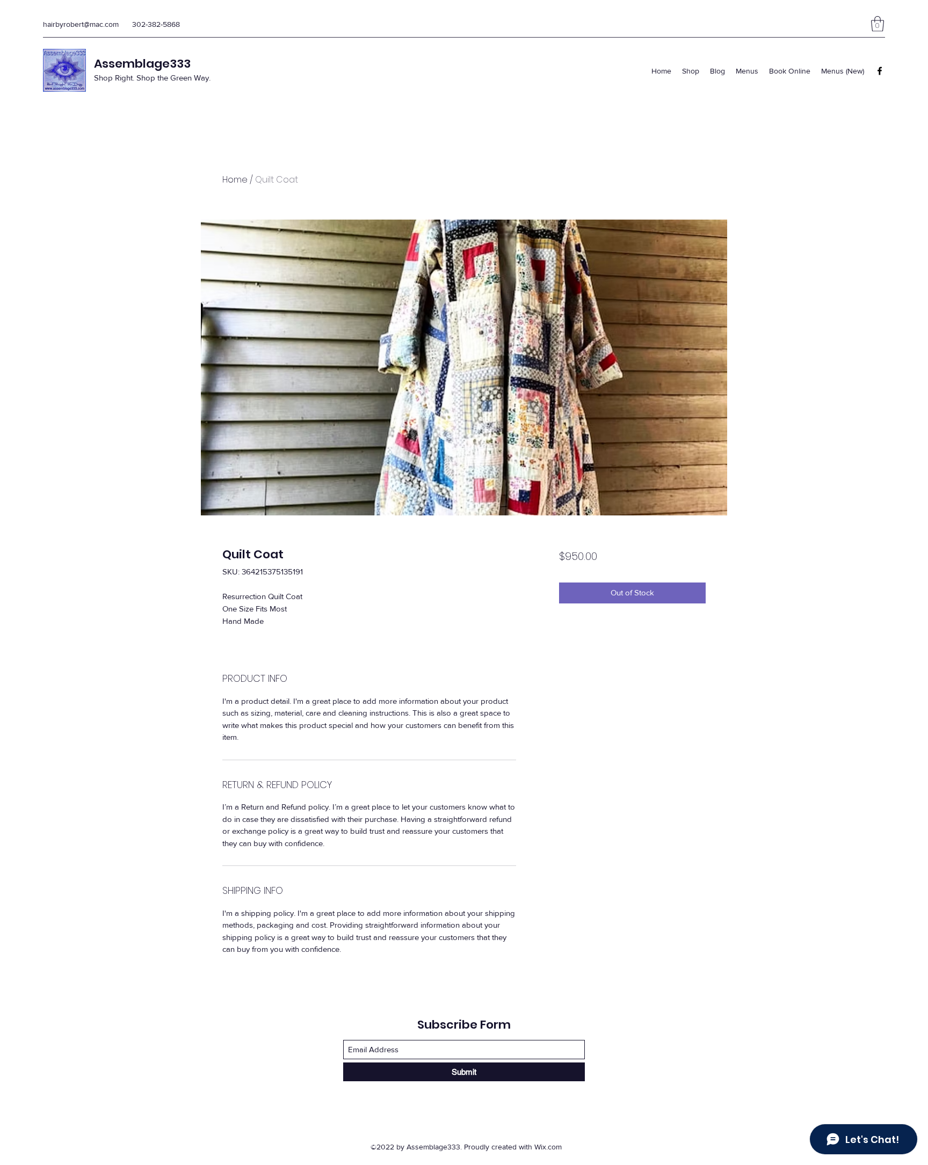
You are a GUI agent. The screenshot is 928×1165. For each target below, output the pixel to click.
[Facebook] (879, 70)
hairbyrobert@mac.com (81, 24)
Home (235, 179)
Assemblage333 (142, 63)
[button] (877, 24)
